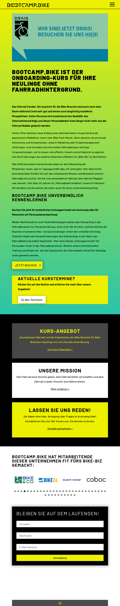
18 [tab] (70, 491)
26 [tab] (95, 491)
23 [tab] (86, 491)
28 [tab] (102, 491)
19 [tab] (73, 491)
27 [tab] (99, 491)
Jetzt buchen (26, 265)
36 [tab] (65, 495)
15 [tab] (60, 491)
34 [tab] (58, 495)
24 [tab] (89, 491)
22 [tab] (82, 491)
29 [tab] (105, 491)
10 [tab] (44, 491)
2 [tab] (18, 491)
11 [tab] (47, 491)
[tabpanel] (24, 480)
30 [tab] (45, 495)
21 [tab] (79, 491)
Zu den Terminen (31, 299)
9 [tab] (41, 491)
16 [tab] (63, 491)
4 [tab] (24, 491)
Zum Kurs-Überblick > (60, 349)
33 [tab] (55, 495)
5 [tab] (28, 491)
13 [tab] (53, 491)
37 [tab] (68, 495)
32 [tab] (52, 495)
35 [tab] (61, 495)
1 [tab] (15, 491)
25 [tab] (92, 491)
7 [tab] (34, 491)
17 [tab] (66, 491)
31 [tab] (49, 495)
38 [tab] (71, 495)
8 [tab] (37, 491)
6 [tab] (31, 491)
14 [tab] (57, 491)
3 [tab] (21, 491)
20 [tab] (76, 491)
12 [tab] (50, 491)
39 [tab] (74, 495)
